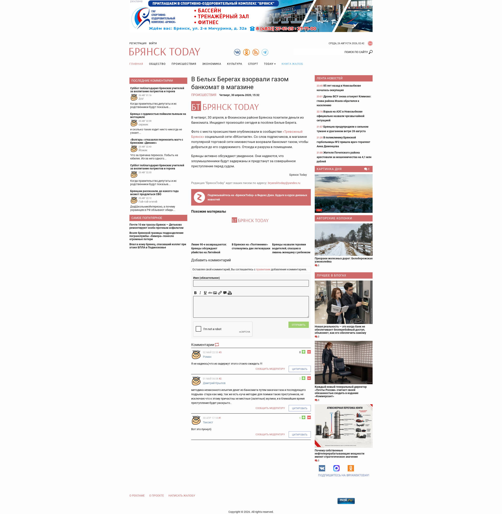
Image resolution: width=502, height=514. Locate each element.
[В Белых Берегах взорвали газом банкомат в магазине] (251, 106)
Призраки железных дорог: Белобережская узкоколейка (344, 260)
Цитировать (299, 369)
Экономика (211, 63)
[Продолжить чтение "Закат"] (344, 193)
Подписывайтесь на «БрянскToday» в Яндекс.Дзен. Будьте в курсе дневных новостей (257, 197)
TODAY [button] (268, 63)
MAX (336, 468)
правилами (263, 269)
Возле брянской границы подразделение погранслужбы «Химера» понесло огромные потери (156, 236)
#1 (219, 418)
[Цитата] (225, 293)
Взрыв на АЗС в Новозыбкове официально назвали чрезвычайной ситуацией (340, 116)
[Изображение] (215, 293)
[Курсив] (200, 293)
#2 (220, 378)
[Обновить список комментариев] (217, 345)
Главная (136, 63)
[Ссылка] (220, 293)
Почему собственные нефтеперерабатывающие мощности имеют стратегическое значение (339, 453)
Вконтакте (322, 468)
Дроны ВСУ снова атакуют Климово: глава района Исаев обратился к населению (344, 101)
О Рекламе (137, 495)
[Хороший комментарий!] (303, 352)
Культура (234, 63)
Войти (153, 43)
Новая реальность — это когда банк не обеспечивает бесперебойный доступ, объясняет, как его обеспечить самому (340, 329)
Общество (157, 63)
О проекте (156, 495)
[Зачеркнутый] (210, 293)
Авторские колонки (334, 218)
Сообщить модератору (270, 369)
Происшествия (184, 63)
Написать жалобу (181, 495)
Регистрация (137, 43)
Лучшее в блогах (331, 275)
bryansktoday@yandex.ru (284, 183)
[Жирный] (195, 293)
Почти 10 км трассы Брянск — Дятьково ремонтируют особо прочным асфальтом (156, 226)
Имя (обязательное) (206, 277)
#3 (220, 352)
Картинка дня (329, 169)
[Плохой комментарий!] (309, 352)
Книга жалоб (292, 63)
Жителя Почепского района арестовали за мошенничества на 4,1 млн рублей (344, 157)
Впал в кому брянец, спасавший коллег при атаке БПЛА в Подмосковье (157, 246)
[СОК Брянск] (251, 15)
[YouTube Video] (229, 293)
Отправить (299, 325)
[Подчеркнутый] (205, 293)
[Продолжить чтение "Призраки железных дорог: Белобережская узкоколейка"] (344, 239)
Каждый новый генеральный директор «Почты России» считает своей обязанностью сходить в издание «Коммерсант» (341, 391)
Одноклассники (351, 468)
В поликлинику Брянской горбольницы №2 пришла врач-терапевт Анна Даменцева (343, 142)
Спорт (253, 63)
